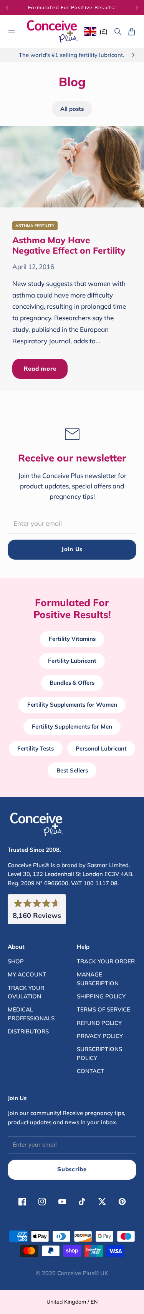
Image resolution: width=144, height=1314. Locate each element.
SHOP (16, 961)
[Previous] (11, 7)
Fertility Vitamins (72, 638)
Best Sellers (72, 770)
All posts (72, 108)
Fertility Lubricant (72, 660)
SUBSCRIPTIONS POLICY (99, 1053)
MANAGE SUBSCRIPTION (98, 978)
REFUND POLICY (99, 1022)
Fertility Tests (35, 748)
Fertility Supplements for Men (72, 726)
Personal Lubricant (101, 748)
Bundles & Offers (72, 682)
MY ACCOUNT (27, 974)
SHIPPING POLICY (101, 996)
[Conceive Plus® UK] (52, 31)
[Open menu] (11, 31)
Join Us (72, 549)
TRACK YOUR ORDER (106, 961)
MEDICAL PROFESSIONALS (31, 1013)
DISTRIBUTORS (28, 1031)
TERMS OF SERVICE (103, 1009)
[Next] (137, 7)
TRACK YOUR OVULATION (26, 992)
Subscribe (72, 1169)
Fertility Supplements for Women (72, 704)
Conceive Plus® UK (82, 1273)
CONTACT (90, 1071)
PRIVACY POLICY (100, 1036)
